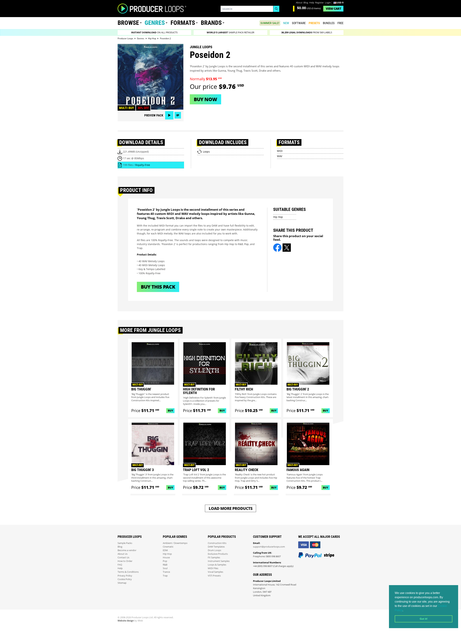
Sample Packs (125, 543)
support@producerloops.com (269, 546)
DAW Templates (216, 546)
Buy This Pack (158, 286)
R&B (165, 564)
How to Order (125, 561)
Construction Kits (217, 543)
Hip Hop (278, 217)
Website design (126, 620)
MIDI (280, 151)
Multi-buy (126, 108)
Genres (155, 22)
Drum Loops (214, 550)
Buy (170, 410)
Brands (211, 22)
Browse (128, 22)
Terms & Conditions (128, 571)
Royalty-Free (142, 165)
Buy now (205, 99)
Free (340, 23)
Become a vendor (127, 550)
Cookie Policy (125, 579)
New (286, 23)
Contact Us (123, 557)
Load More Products (230, 508)
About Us (122, 553)
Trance (166, 571)
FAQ (120, 564)
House (166, 557)
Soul (165, 568)
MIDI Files (213, 568)
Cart (333, 8)
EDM (165, 550)
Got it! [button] (424, 618)
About (299, 2)
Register (319, 2)
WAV (279, 156)
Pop (165, 561)
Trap (165, 575)
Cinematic (168, 546)
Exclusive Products (218, 553)
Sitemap (122, 582)
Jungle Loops (201, 47)
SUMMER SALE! (269, 23)
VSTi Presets (214, 575)
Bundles (329, 23)
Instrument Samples (219, 561)
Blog (305, 2)
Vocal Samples (215, 571)
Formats (183, 22)
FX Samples (214, 557)
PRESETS (314, 23)
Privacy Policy (125, 575)
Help (311, 2)
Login (328, 2)
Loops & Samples (217, 564)
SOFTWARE (299, 23)
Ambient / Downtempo (175, 543)
